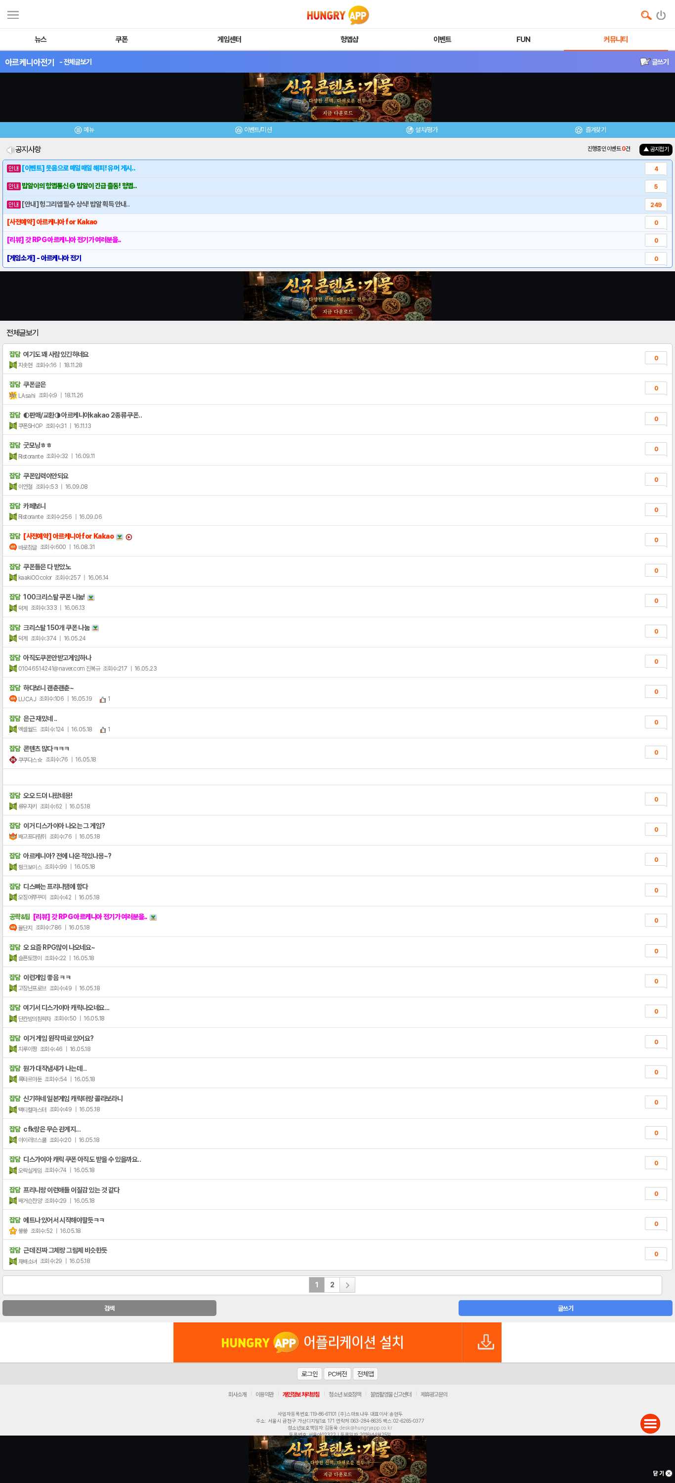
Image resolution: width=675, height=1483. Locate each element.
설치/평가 (426, 129)
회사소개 (237, 1394)
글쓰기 (660, 62)
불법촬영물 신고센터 (390, 1394)
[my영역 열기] (13, 13)
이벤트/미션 (257, 129)
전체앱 (365, 1374)
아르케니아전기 (29, 62)
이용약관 (264, 1394)
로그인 (309, 1374)
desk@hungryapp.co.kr (365, 1428)
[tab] (84, 131)
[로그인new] (661, 13)
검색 (109, 1308)
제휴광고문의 (434, 1394)
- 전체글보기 (75, 62)
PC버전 (337, 1374)
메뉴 (89, 129)
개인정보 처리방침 (301, 1394)
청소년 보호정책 (345, 1394)
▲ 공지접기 (656, 149)
